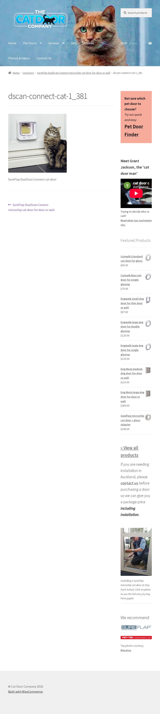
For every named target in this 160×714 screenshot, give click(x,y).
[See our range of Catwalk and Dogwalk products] (136, 637)
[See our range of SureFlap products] (136, 628)
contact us (129, 483)
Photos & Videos (19, 58)
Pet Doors (30, 43)
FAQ (73, 43)
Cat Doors (28, 73)
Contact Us (44, 58)
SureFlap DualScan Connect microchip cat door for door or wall (73, 73)
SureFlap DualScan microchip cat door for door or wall (31, 207)
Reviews (88, 43)
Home (12, 43)
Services (54, 43)
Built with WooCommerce (25, 691)
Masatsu (126, 650)
